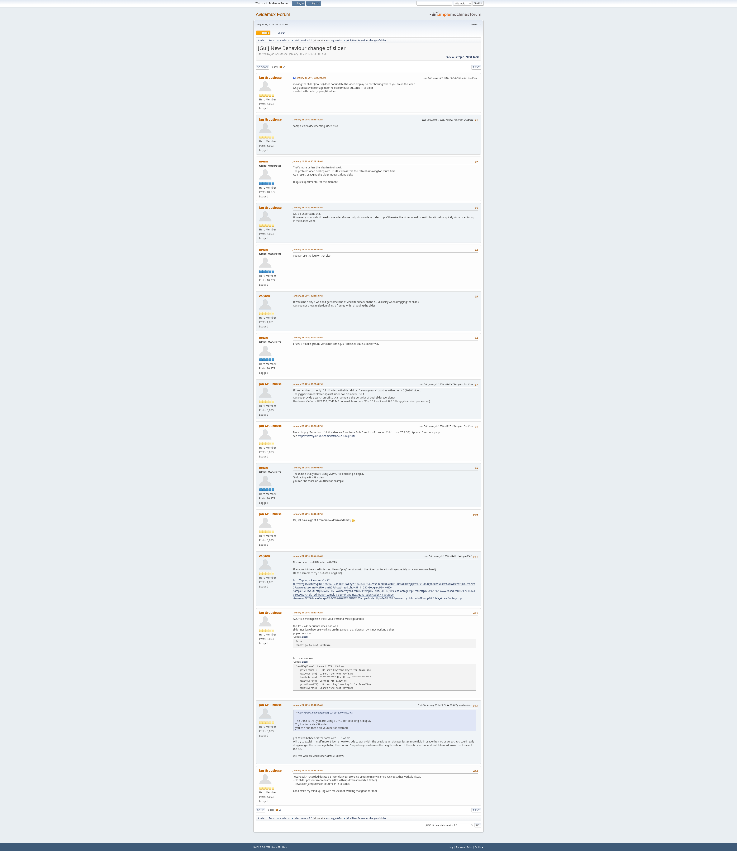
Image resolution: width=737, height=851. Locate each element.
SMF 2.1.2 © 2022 (261, 847)
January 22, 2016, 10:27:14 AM (308, 161)
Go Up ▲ (479, 847)
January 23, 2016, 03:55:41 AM (308, 555)
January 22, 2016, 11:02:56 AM (308, 207)
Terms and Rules (464, 847)
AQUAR (264, 296)
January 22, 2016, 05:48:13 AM (308, 119)
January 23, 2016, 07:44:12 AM (308, 770)
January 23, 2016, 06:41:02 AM (308, 705)
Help (451, 847)
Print (476, 67)
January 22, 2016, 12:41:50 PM (308, 295)
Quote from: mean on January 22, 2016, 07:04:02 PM (325, 712)
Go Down (262, 67)
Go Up (260, 810)
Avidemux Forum (273, 14)
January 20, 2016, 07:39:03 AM (311, 77)
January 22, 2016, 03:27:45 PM (308, 384)
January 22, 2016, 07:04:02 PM (308, 467)
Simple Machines (279, 847)
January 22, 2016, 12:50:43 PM (308, 337)
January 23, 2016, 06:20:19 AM (308, 612)
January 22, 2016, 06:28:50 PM (308, 425)
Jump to (430, 825)
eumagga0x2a (334, 40)
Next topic (472, 57)
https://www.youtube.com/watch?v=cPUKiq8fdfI (326, 436)
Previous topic (455, 57)
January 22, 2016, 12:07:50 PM (308, 249)
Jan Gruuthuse (270, 77)
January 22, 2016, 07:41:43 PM (308, 513)
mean (263, 161)
